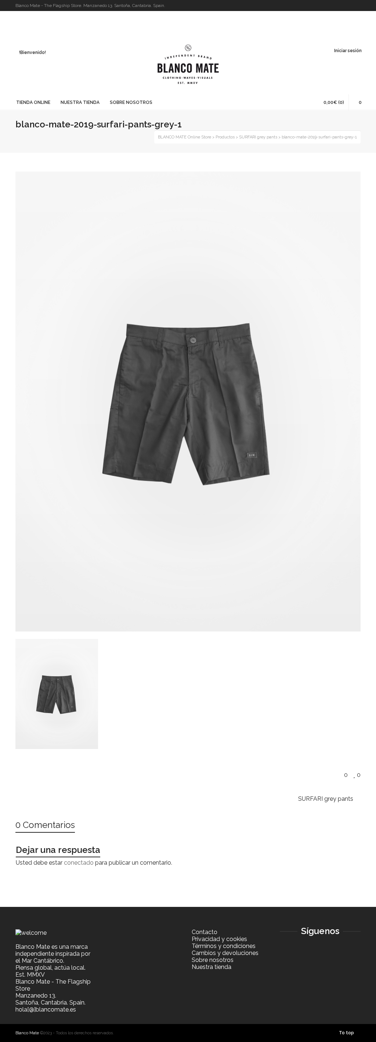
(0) (333, 102)
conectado (79, 862)
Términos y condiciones (224, 945)
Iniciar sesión (348, 50)
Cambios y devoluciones (225, 952)
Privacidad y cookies (219, 939)
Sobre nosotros (213, 959)
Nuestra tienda (211, 966)
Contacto (204, 932)
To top (346, 1032)
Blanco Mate (27, 1033)
